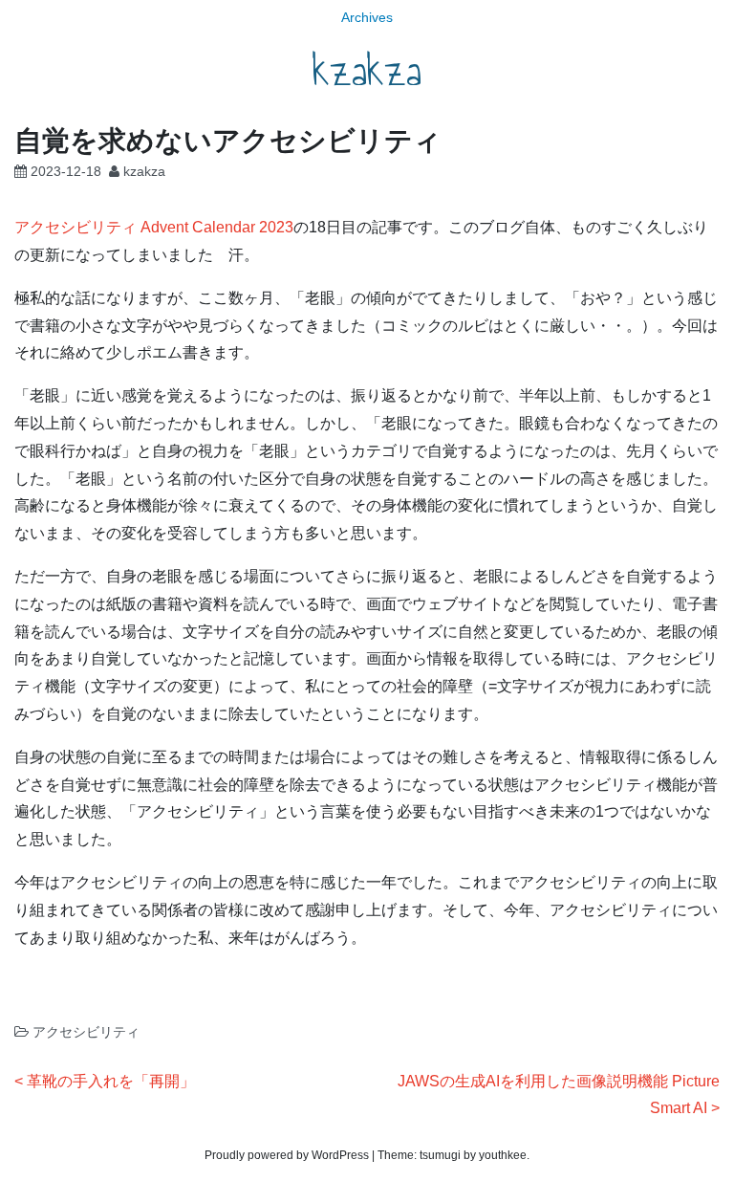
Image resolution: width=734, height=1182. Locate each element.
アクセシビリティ (86, 1032)
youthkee (503, 1155)
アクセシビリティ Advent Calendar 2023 (153, 227)
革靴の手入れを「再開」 (111, 1081)
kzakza (367, 71)
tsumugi (440, 1155)
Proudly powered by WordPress (287, 1155)
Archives (367, 17)
